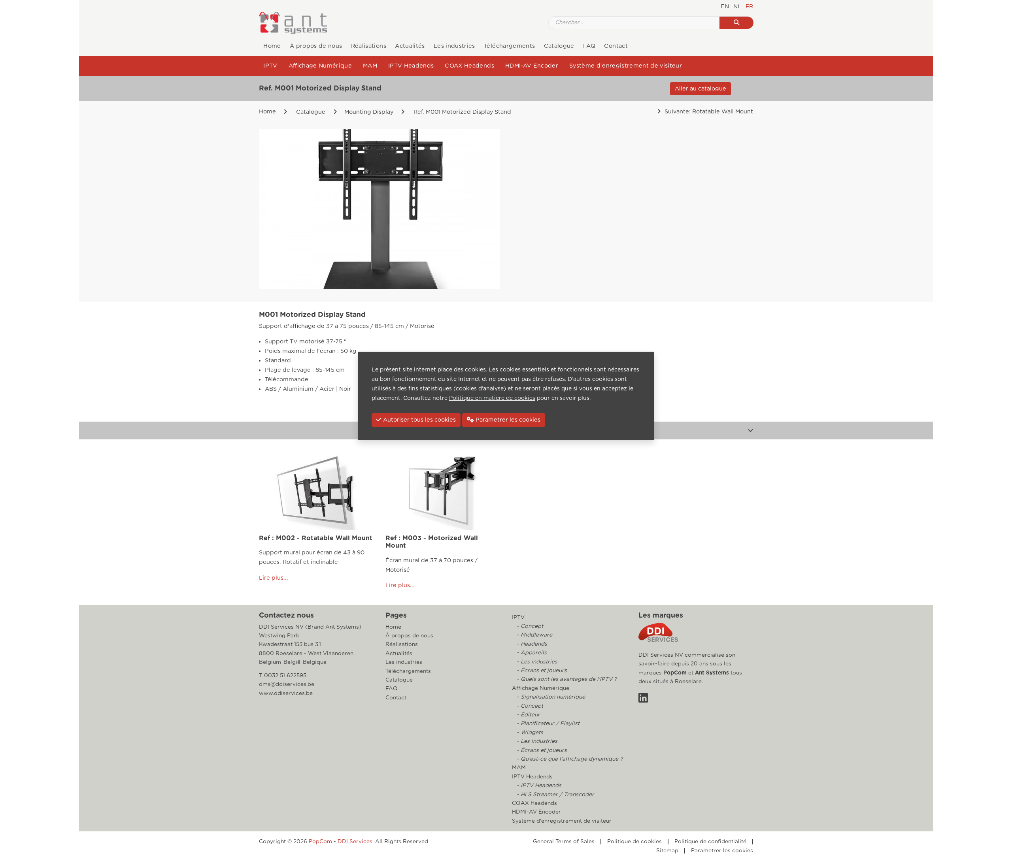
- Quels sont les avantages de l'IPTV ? (566, 679)
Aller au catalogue (700, 89)
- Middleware (533, 635)
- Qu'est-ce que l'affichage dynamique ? (569, 759)
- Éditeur (527, 715)
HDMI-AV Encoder (531, 66)
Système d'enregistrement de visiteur (625, 66)
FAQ (589, 46)
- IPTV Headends (538, 785)
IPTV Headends (411, 66)
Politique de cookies (634, 841)
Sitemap (667, 850)
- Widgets (529, 732)
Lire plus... (273, 577)
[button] (750, 430)
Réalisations (368, 46)
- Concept (529, 626)
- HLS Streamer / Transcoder (554, 794)
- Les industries (536, 662)
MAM (370, 66)
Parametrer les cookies (722, 850)
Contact (615, 46)
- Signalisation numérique (550, 697)
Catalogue (559, 46)
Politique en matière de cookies (492, 398)
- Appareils (531, 653)
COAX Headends (469, 66)
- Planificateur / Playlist (547, 723)
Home (272, 46)
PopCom (675, 673)
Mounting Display (368, 112)
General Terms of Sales (564, 841)
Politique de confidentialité (710, 841)
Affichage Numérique (320, 66)
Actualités (410, 46)
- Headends (531, 644)
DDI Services (355, 841)
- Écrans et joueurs (541, 670)
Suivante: (708, 112)
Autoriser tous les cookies (418, 420)
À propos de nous (316, 46)
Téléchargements (509, 46)
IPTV (270, 66)
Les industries (454, 46)
